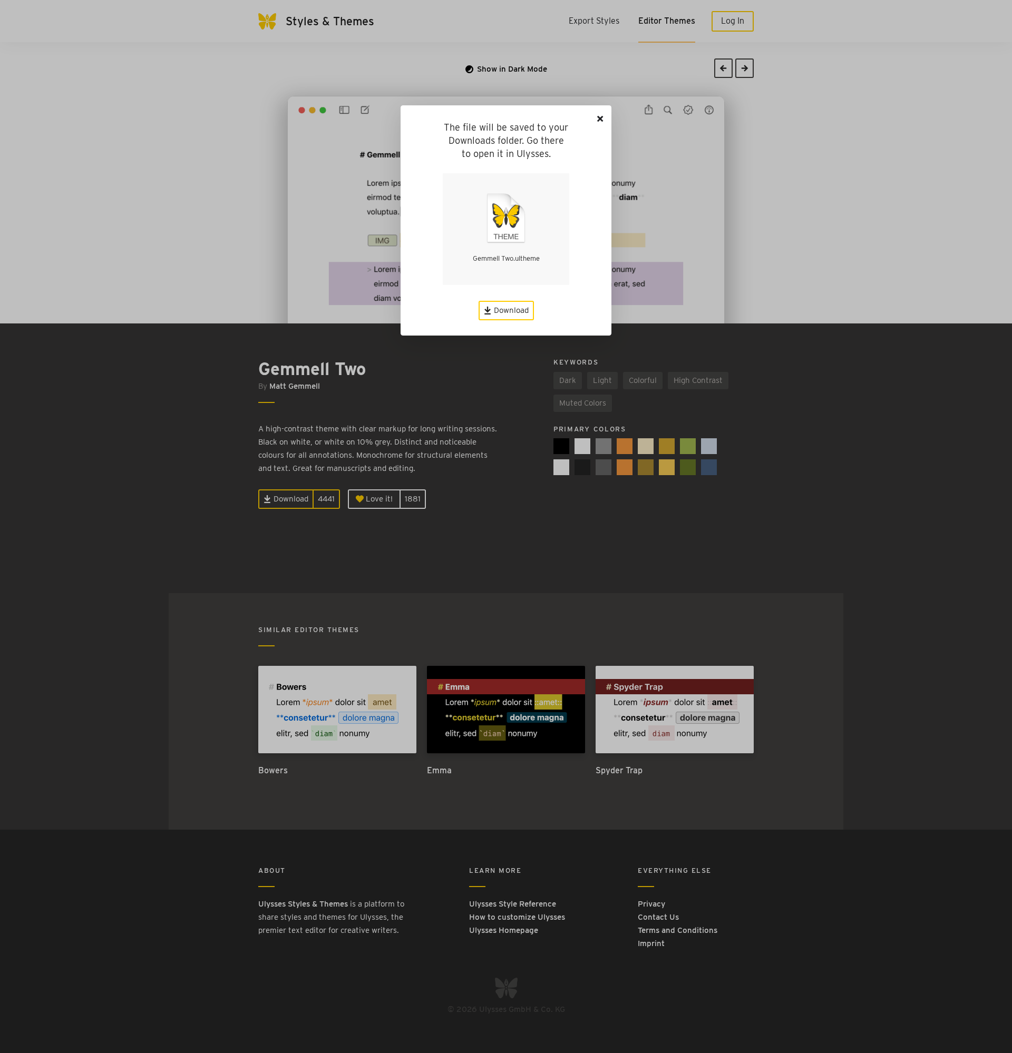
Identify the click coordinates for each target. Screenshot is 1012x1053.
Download (510, 310)
